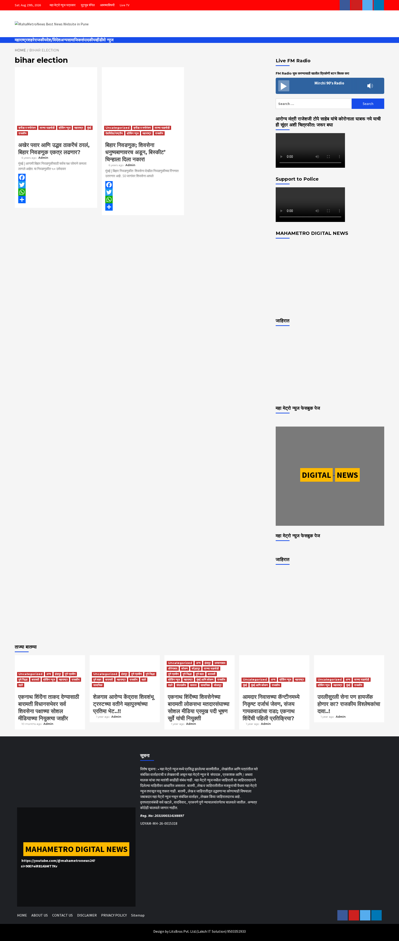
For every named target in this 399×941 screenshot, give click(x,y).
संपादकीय (88, 39)
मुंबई (89, 127)
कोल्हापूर (196, 668)
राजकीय (40, 39)
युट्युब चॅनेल (88, 5)
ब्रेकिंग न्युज (64, 127)
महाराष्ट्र (21, 39)
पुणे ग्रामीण (70, 674)
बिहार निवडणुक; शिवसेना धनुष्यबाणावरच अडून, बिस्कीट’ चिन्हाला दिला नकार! (135, 152)
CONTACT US (62, 915)
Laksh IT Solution (211, 931)
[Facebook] (56, 177)
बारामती (35, 679)
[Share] (56, 199)
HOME (22, 915)
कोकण (184, 668)
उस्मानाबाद (220, 663)
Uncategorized (118, 127)
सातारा (193, 685)
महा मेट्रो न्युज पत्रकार (63, 5)
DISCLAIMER (87, 915)
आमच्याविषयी (107, 5)
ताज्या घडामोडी (47, 127)
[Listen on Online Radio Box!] (379, 86)
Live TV (124, 5)
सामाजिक (74, 39)
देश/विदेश (53, 39)
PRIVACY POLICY (114, 915)
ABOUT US (39, 915)
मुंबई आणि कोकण (204, 679)
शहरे (31, 39)
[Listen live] (283, 85)
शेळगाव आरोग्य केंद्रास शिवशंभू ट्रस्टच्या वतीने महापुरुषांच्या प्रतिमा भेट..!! (123, 703)
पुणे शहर (97, 679)
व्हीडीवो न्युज (104, 39)
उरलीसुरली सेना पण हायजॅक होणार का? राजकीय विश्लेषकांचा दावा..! (348, 703)
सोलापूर (217, 685)
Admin (43, 157)
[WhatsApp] (56, 192)
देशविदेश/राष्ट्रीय (114, 133)
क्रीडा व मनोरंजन (27, 127)
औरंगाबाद (172, 668)
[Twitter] (56, 184)
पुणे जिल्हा (23, 679)
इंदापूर (58, 674)
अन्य (64, 39)
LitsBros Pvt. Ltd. (182, 931)
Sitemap (138, 915)
